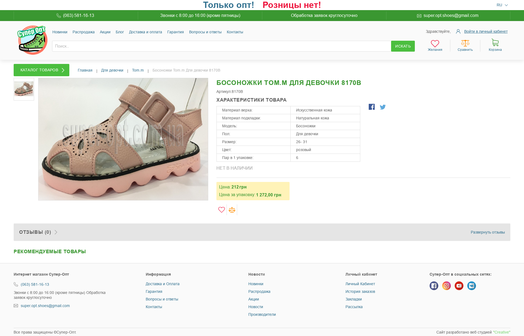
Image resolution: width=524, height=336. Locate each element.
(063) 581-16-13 (78, 15)
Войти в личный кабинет (486, 31)
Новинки (59, 32)
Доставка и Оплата (163, 284)
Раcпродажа (84, 32)
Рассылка (354, 307)
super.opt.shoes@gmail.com (451, 15)
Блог (120, 32)
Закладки (354, 299)
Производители (262, 314)
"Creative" (501, 332)
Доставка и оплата (145, 32)
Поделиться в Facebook (372, 107)
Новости (255, 307)
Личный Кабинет (360, 284)
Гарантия (175, 32)
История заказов (360, 291)
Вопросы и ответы (205, 32)
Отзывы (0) (35, 232)
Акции (105, 32)
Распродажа (259, 291)
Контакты (235, 32)
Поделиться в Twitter (383, 107)
